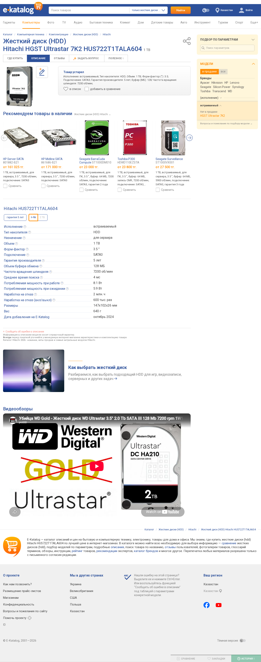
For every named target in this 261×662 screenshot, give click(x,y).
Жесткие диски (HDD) (85, 34)
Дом (141, 22)
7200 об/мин (103, 271)
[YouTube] (219, 605)
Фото (50, 22)
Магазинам (11, 598)
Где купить (15, 58)
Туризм (223, 22)
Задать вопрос (88, 58)
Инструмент (203, 22)
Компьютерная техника (30, 34)
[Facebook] (206, 605)
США (73, 598)
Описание (38, 58)
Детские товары (162, 22)
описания (117, 547)
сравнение (229, 543)
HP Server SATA (13, 160)
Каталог (7, 34)
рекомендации (106, 551)
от (13, 167)
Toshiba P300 (128, 160)
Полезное (116, 58)
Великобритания (81, 591)
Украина (75, 584)
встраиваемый (104, 226)
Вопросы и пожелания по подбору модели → (226, 123)
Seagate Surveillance (169, 160)
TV (64, 22)
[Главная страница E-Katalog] (23, 10)
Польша (75, 604)
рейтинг (77, 551)
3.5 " (96, 249)
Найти (180, 10)
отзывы (170, 547)
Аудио (78, 22)
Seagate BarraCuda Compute (95, 160)
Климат (125, 22)
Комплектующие (58, 34)
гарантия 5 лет (15, 217)
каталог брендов (146, 551)
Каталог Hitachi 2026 (14, 340)
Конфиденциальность (18, 604)
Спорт (239, 22)
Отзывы (59, 58)
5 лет (97, 260)
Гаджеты (9, 22)
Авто (183, 22)
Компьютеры (31, 22)
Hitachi (107, 34)
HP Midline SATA (52, 160)
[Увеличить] (19, 86)
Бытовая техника (101, 22)
